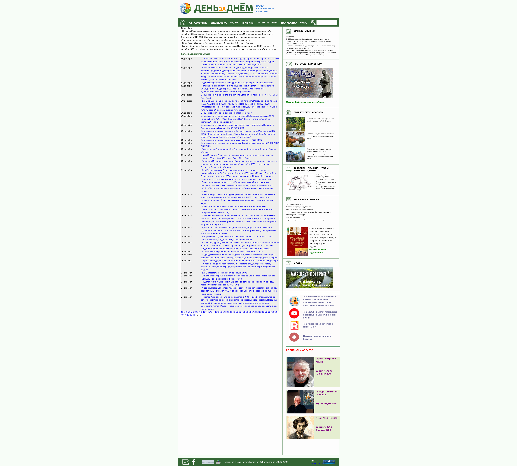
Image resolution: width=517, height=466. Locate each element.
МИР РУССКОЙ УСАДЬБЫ (309, 112)
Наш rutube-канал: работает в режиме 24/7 (318, 325)
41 (185, 315)
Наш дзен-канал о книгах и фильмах (317, 337)
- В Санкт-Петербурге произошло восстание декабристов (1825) (232, 251)
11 (199, 312)
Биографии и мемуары (294, 204)
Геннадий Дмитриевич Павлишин (327, 393)
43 (191, 315)
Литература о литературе (295, 215)
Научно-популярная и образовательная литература (305, 220)
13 (204, 312)
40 (182, 315)
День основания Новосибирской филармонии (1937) (226, 113)
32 (255, 312)
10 (197, 312)
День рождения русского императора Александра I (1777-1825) (231, 140)
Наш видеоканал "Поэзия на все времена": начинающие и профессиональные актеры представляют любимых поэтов (319, 301)
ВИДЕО (298, 263)
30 (250, 312)
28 (244, 312)
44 (194, 315)
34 (261, 312)
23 (229, 312)
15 (209, 312)
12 (201, 312)
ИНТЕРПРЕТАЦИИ (267, 22)
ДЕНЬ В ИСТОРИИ (304, 31)
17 (213, 312)
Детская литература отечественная (299, 209)
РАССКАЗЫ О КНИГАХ (306, 199)
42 (188, 315)
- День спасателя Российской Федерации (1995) (224, 272)
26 (238, 312)
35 (264, 312)
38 (273, 312)
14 (206, 312)
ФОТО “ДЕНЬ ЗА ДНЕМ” (308, 64)
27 (241, 312)
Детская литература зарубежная (298, 207)
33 (258, 312)
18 (216, 312)
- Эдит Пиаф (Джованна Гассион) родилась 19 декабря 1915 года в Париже (237, 82)
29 (247, 312)
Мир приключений (293, 217)
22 (226, 312)
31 (253, 312)
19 (218, 312)
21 (224, 312)
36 (267, 312)
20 (221, 312)
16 (211, 312)
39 (276, 312)
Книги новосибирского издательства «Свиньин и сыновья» (308, 212)
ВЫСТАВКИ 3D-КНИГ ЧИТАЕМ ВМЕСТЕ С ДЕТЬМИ (311, 169)
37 (270, 312)
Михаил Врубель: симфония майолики (305, 102)
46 (199, 315)
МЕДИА (234, 22)
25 (235, 312)
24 (232, 312)
